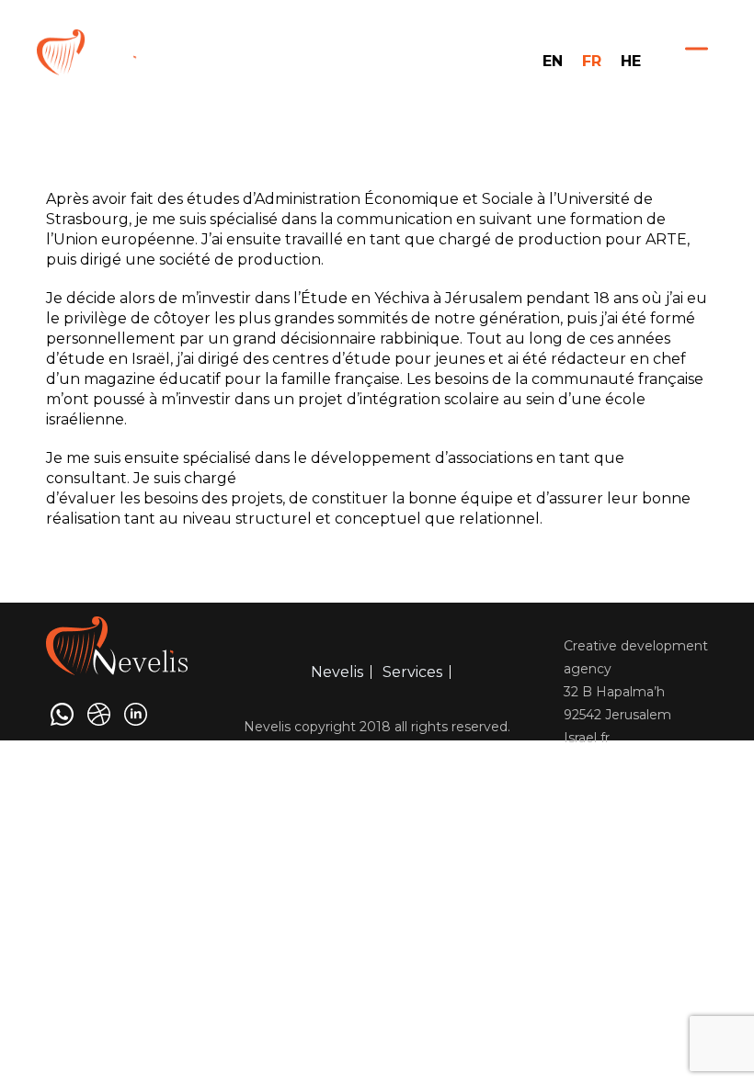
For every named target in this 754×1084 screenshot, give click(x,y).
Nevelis (337, 672)
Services (412, 672)
